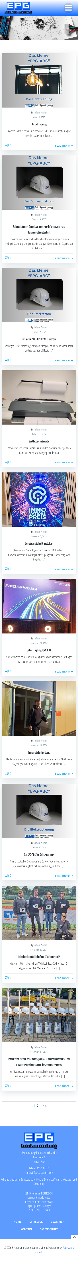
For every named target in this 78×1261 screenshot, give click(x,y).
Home (17, 1221)
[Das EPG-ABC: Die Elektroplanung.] (39, 810)
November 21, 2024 (39, 643)
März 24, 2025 (39, 117)
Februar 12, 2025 (39, 332)
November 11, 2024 (39, 745)
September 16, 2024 (39, 949)
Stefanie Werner (40, 112)
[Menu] (68, 8)
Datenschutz (49, 1229)
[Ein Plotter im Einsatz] (39, 397)
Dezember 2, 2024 (39, 536)
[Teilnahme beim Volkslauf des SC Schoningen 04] (39, 913)
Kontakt (26, 1229)
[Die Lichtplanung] (39, 80)
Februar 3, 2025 (39, 434)
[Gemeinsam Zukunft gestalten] (39, 499)
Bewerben (57, 1221)
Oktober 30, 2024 (39, 847)
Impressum (36, 1221)
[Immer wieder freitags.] (39, 708)
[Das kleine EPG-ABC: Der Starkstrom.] (39, 295)
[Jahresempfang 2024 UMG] (39, 606)
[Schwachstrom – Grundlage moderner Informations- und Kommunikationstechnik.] (39, 182)
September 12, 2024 (39, 1052)
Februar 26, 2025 (39, 219)
